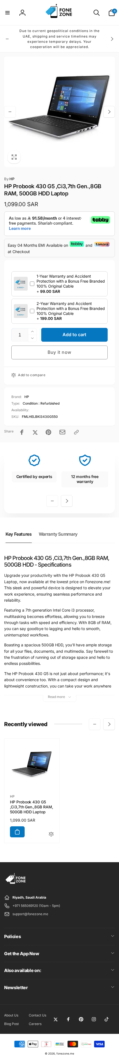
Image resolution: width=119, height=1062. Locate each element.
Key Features (19, 534)
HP (9, 179)
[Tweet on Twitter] (35, 432)
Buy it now (59, 352)
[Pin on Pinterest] (48, 432)
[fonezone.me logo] (16, 884)
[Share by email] (62, 432)
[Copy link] (76, 432)
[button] (7, 13)
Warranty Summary (58, 534)
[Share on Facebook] (22, 432)
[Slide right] (112, 39)
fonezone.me (65, 1053)
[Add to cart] (17, 831)
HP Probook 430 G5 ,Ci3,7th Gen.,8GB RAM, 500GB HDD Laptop (31, 807)
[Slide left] (7, 39)
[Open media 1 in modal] (59, 112)
